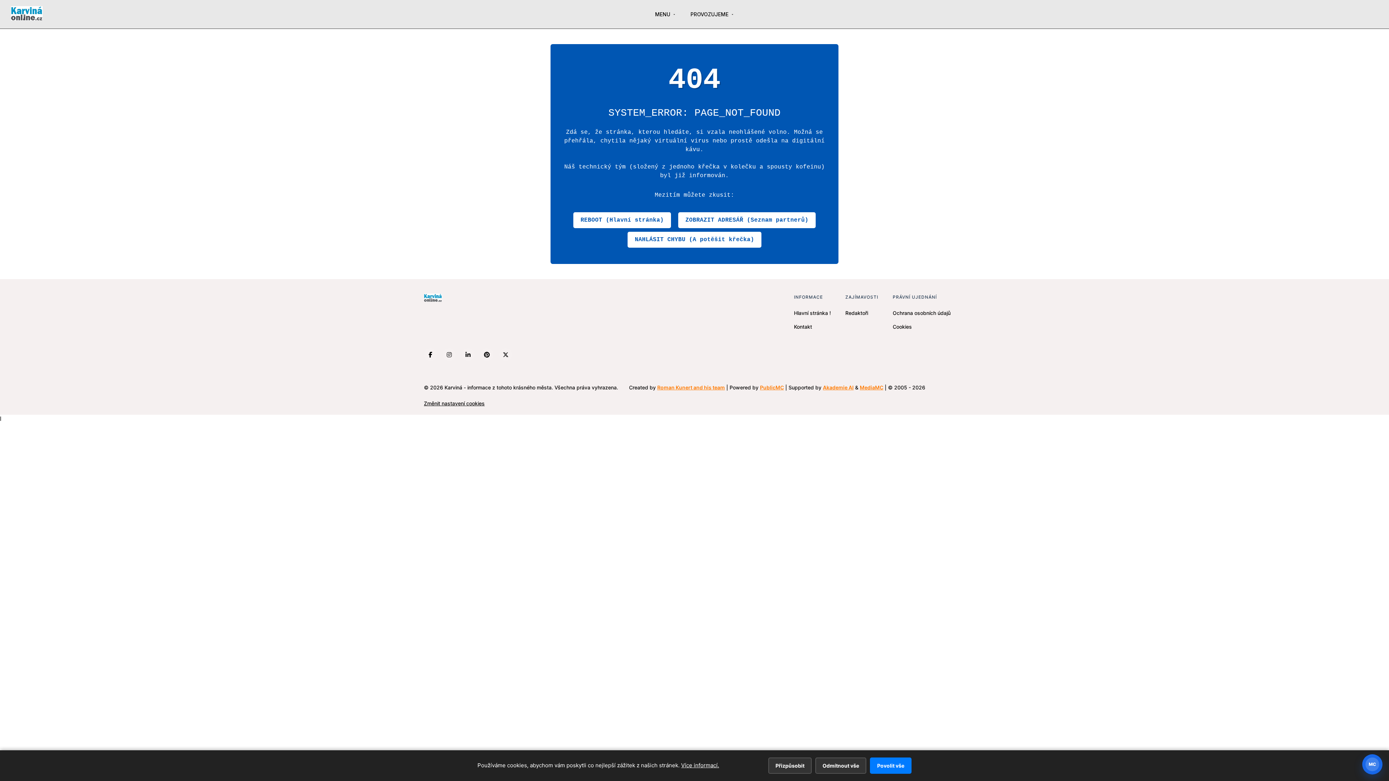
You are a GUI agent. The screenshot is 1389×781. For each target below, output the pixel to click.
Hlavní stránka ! (812, 313)
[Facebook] (430, 354)
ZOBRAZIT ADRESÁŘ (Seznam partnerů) (746, 220)
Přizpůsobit (790, 766)
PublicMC (772, 387)
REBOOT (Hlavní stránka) (622, 220)
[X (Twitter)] (505, 354)
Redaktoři (856, 313)
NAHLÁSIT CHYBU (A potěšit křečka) (694, 239)
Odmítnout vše (841, 766)
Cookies (902, 327)
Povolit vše (890, 766)
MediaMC (871, 387)
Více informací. (700, 765)
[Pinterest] (486, 354)
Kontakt (803, 327)
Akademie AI (838, 387)
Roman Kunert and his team (691, 387)
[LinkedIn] (468, 354)
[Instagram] (449, 354)
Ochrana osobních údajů (922, 313)
